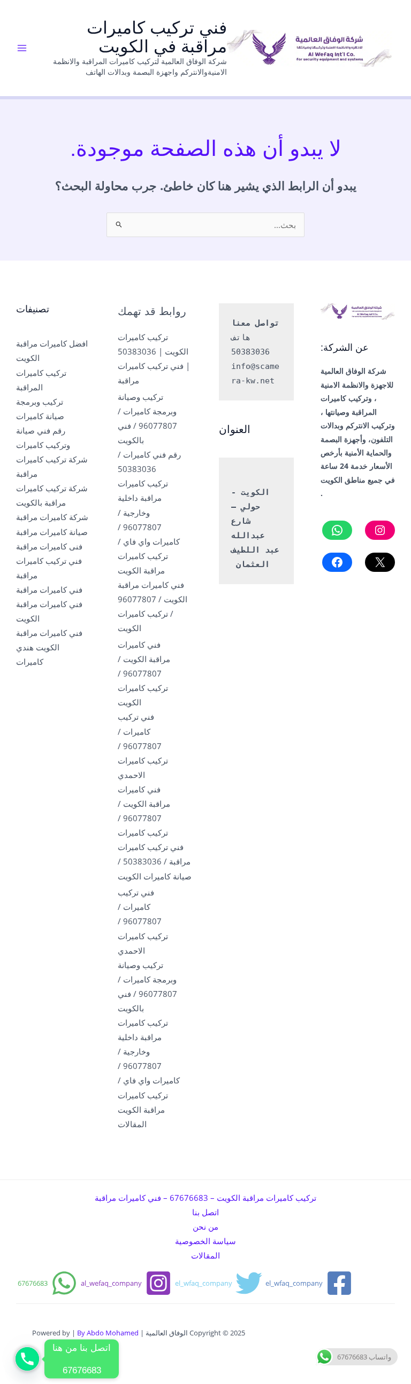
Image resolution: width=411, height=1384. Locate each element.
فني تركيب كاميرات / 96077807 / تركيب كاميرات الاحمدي (143, 745)
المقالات (132, 1124)
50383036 (250, 351)
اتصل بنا (205, 1212)
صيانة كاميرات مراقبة (52, 531)
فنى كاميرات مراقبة (49, 546)
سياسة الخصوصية (205, 1241)
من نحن (205, 1226)
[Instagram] (380, 530)
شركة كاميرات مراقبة (52, 517)
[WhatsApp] (337, 530)
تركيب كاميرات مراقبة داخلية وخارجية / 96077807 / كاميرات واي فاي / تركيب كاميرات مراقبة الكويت (149, 527)
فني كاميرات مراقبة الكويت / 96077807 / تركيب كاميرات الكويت (144, 673)
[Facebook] (337, 562)
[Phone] (27, 1359)
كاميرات (29, 661)
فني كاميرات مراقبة (49, 589)
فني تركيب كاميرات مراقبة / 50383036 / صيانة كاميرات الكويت (155, 861)
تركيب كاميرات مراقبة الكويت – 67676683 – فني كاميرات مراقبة (205, 1197)
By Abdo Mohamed (108, 1333)
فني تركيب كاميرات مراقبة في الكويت (157, 37)
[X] (380, 562)
